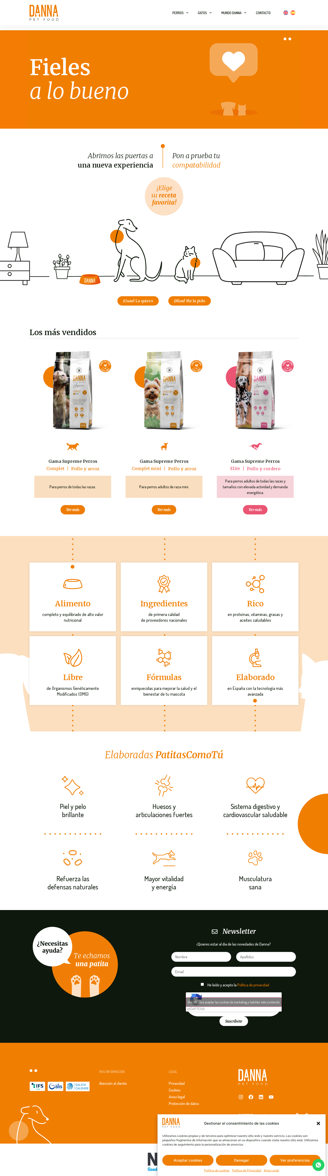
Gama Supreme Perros (73, 461)
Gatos (202, 13)
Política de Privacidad (246, 1170)
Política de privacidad (253, 984)
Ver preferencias (295, 1160)
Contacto (263, 13)
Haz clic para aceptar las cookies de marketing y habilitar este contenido (234, 1002)
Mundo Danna (231, 13)
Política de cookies (217, 1170)
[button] (318, 1123)
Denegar (241, 1160)
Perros (178, 13)
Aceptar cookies (188, 1160)
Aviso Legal (271, 1170)
